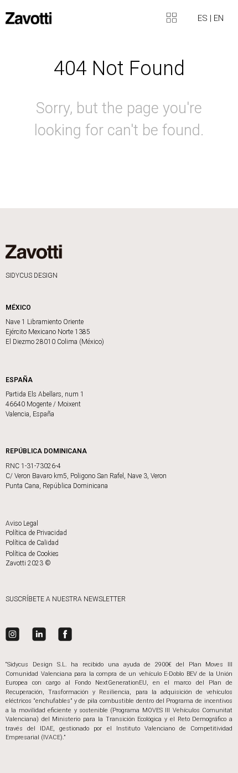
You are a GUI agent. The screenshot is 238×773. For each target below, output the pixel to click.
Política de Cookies (32, 554)
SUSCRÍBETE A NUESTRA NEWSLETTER (66, 599)
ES (204, 18)
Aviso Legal (22, 523)
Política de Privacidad (36, 533)
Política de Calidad (32, 543)
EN (219, 18)
